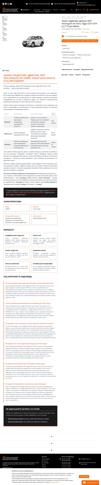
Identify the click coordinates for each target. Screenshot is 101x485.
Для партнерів (46, 10)
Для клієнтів (37, 10)
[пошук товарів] (71, 9)
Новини (47, 11)
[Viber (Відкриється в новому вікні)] (6, 4)
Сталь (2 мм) (66, 48)
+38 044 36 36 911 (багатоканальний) (64, 3)
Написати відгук (86, 29)
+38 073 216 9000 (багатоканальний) (39, 3)
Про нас (55, 10)
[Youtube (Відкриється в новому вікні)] (11, 4)
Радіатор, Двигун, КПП (68, 64)
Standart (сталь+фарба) (69, 55)
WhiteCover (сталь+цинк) (84, 55)
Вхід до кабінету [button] (46, 459)
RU (80, 9)
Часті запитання (39, 11)
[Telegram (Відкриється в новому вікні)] (3, 4)
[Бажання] (84, 10)
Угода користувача (54, 482)
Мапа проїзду (84, 464)
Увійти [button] (66, 36)
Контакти (63, 10)
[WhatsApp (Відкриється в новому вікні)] (8, 4)
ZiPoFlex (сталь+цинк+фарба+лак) (72, 58)
